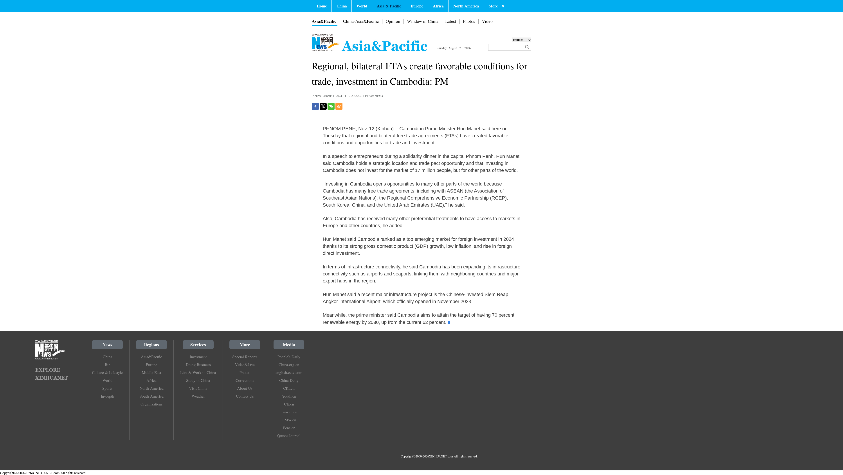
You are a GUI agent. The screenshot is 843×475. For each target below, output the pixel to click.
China (342, 6)
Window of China (422, 21)
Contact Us (245, 396)
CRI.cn (289, 388)
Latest (450, 21)
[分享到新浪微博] (338, 106)
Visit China (198, 388)
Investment (198, 356)
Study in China (198, 380)
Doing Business (198, 364)
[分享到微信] (331, 106)
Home (322, 6)
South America (152, 396)
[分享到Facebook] (315, 106)
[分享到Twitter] (323, 106)
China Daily (289, 380)
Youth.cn (289, 396)
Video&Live (245, 364)
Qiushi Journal (289, 435)
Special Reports (244, 356)
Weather (198, 396)
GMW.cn (289, 419)
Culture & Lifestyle (107, 372)
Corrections (245, 380)
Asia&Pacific (324, 21)
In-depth (107, 396)
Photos (469, 21)
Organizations (151, 404)
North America (466, 6)
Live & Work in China (198, 372)
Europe (417, 6)
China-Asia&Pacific (361, 21)
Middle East (151, 372)
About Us (244, 388)
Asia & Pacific (389, 6)
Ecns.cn (289, 427)
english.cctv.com (289, 372)
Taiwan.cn (289, 411)
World (362, 6)
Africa (438, 6)
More (496, 6)
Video (487, 21)
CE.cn (289, 404)
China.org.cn (289, 364)
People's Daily (288, 356)
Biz (107, 364)
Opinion (393, 21)
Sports (107, 388)
